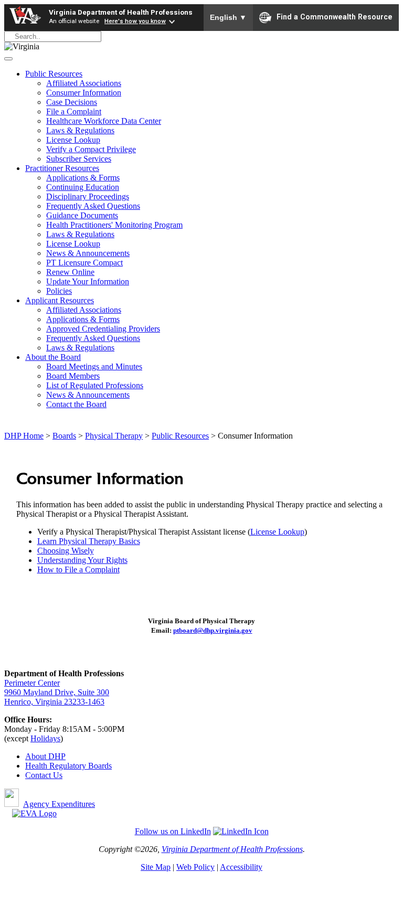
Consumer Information (83, 92)
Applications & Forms (83, 177)
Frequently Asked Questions (93, 205)
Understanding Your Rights (82, 560)
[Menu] (8, 58)
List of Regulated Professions (94, 385)
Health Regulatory (56, 765)
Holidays (45, 738)
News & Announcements (88, 253)
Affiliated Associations (83, 83)
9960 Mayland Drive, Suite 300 (56, 692)
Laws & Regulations (80, 130)
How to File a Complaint (78, 569)
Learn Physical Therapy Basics (88, 541)
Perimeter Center (32, 682)
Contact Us (43, 775)
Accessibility (241, 866)
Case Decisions (71, 102)
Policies (59, 290)
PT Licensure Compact (84, 262)
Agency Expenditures (59, 804)
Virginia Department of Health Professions (121, 12)
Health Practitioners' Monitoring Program (114, 224)
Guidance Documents (82, 215)
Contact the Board (76, 404)
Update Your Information (87, 281)
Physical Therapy (114, 435)
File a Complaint (73, 111)
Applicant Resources (59, 300)
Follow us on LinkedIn (173, 831)
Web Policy (195, 866)
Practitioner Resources (62, 168)
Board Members (73, 375)
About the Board (53, 357)
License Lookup (73, 139)
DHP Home (24, 435)
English (228, 17)
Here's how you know (135, 21)
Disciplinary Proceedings (87, 196)
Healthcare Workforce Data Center (103, 120)
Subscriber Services (78, 158)
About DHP (45, 756)
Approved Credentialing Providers (103, 328)
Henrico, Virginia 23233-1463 (54, 701)
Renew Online (70, 272)
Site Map (156, 866)
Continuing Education (82, 187)
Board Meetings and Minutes (94, 366)
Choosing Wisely (65, 550)
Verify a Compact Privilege (91, 149)
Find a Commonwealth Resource (335, 17)
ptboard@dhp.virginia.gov (212, 630)
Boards (64, 435)
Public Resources (53, 73)
